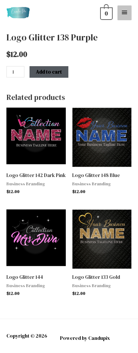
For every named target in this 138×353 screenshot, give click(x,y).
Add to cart (49, 71)
